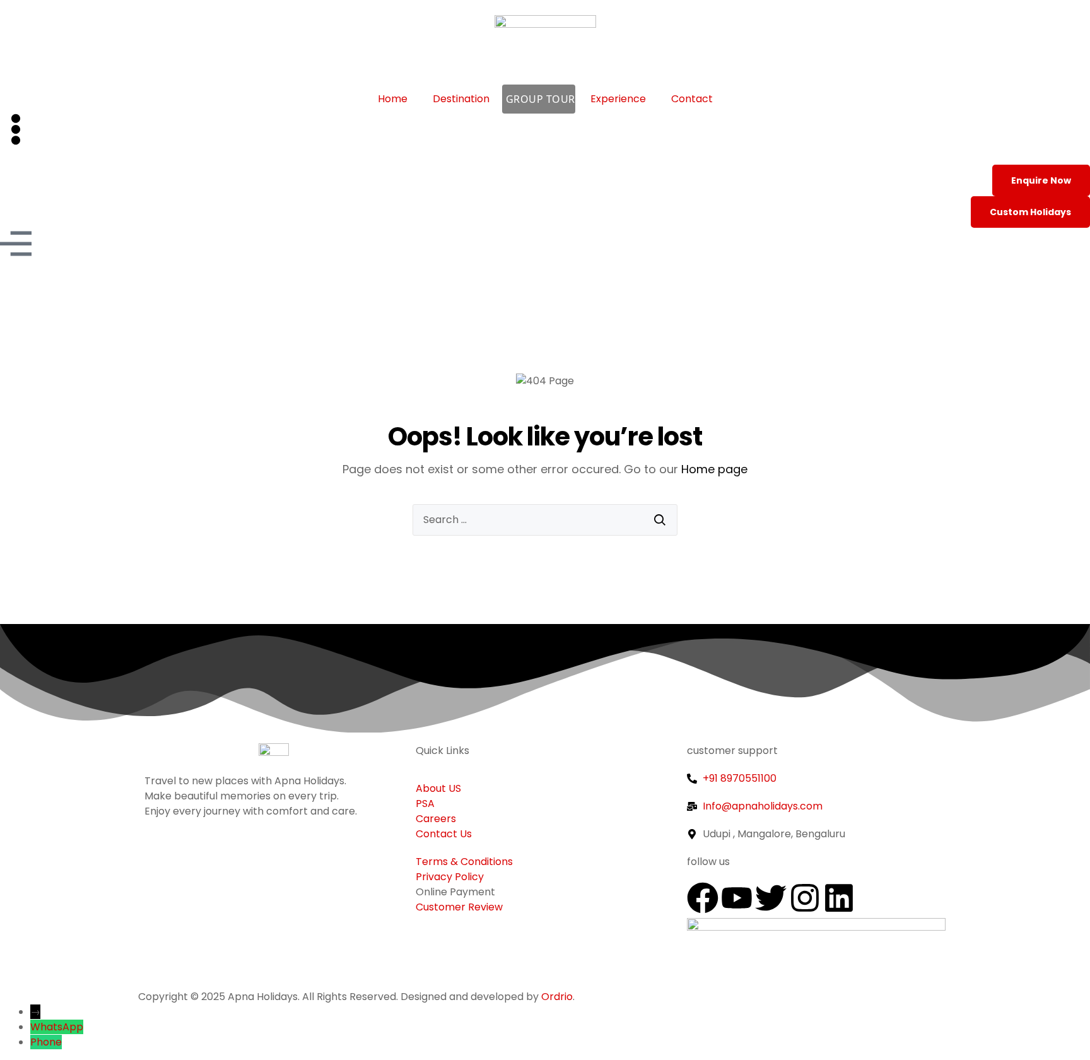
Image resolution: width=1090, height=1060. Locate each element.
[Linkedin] (839, 898)
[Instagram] (805, 898)
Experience (618, 98)
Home (392, 98)
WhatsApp (56, 1027)
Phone (46, 1042)
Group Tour (540, 99)
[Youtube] (737, 898)
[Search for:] (545, 520)
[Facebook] (702, 898)
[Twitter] (771, 898)
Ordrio (557, 996)
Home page (714, 469)
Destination (461, 98)
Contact (692, 98)
